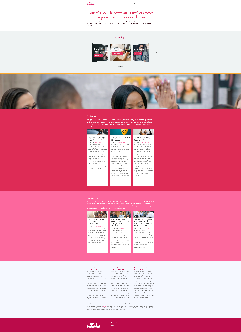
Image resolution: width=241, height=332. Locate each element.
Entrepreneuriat (93, 198)
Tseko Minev (118, 308)
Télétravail (151, 3)
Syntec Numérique (131, 3)
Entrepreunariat (99, 228)
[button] (85, 53)
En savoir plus (98, 54)
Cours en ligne (144, 3)
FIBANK (104, 306)
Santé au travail (92, 116)
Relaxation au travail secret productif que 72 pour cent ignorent (141, 138)
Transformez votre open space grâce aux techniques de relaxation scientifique (120, 138)
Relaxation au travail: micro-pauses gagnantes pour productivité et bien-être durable (97, 138)
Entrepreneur (122, 3)
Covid (138, 3)
